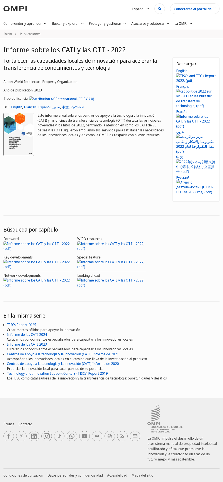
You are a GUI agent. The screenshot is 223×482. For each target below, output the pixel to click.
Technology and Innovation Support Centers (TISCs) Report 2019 (57, 373)
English (16, 107)
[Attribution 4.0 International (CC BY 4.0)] (61, 98)
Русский (77, 107)
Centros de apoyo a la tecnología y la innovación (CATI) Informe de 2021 (63, 354)
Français (30, 107)
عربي (56, 107)
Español (44, 107)
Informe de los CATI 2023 (27, 344)
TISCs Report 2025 (21, 324)
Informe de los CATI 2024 (27, 334)
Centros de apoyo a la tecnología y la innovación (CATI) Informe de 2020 (63, 363)
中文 (65, 107)
